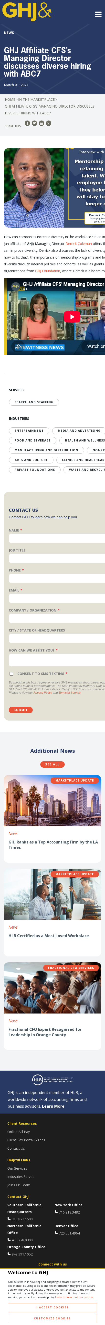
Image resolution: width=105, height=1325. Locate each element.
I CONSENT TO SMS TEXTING (39, 673)
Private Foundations (35, 470)
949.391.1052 (22, 1254)
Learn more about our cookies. (74, 1297)
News (13, 833)
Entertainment (29, 431)
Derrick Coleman (78, 243)
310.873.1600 (22, 1219)
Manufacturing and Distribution (46, 450)
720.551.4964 (69, 1233)
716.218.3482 (69, 1212)
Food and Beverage (33, 440)
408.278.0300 (22, 1240)
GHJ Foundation (47, 271)
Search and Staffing (34, 402)
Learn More (53, 1106)
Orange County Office (26, 1247)
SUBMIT (21, 710)
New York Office (68, 1205)
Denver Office (66, 1226)
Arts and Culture (31, 460)
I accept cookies (52, 1307)
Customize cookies (52, 1318)
